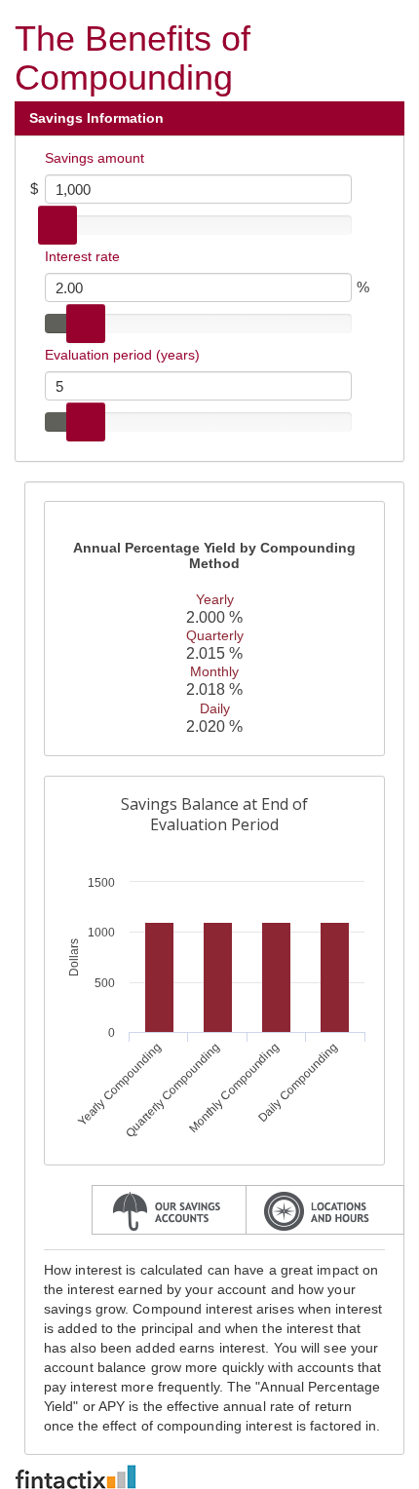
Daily (215, 708)
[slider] (57, 225)
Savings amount (94, 158)
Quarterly (215, 635)
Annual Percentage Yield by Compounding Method (214, 555)
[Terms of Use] (209, 1477)
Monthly (214, 671)
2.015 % (214, 653)
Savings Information (98, 118)
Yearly (215, 599)
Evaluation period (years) (122, 355)
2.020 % (214, 726)
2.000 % (214, 617)
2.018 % (214, 689)
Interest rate (82, 256)
